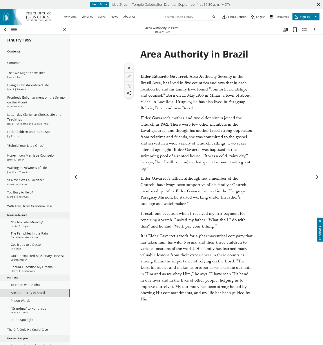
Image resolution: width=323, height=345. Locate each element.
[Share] (128, 93)
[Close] (128, 68)
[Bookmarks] (294, 29)
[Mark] (128, 77)
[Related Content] (304, 29)
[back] (5, 29)
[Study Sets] (285, 29)
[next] (316, 177)
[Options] (314, 29)
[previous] (76, 177)
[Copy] (128, 86)
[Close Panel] (64, 29)
